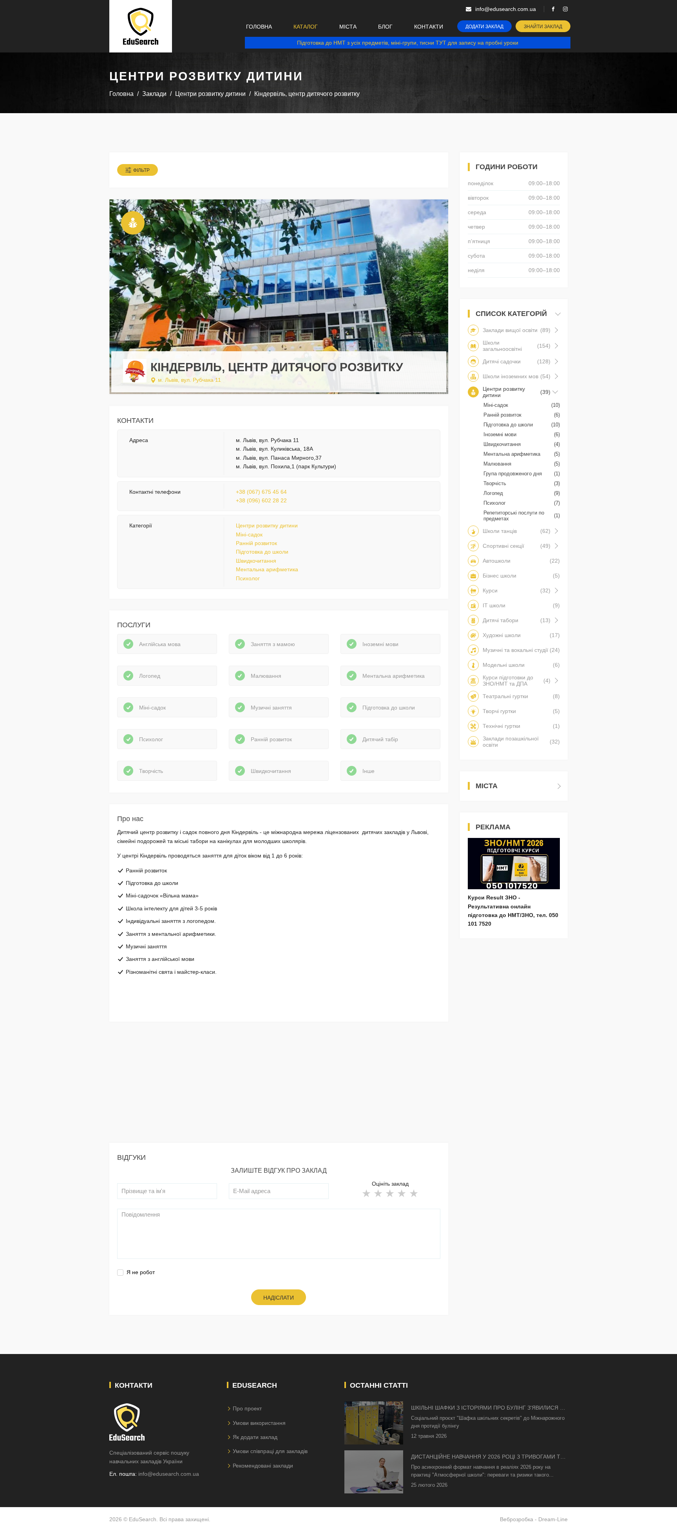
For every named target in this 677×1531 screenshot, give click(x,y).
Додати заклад (484, 26)
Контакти (428, 26)
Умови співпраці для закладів (270, 1451)
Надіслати (278, 1297)
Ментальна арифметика (267, 569)
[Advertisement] (278, 1088)
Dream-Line (553, 1519)
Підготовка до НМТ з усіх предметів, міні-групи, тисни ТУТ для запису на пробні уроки (407, 43)
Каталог (305, 26)
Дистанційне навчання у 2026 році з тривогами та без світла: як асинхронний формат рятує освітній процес (487, 1457)
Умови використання (259, 1423)
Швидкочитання (256, 561)
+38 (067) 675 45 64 (261, 492)
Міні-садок (249, 534)
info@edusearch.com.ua (168, 1474)
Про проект (247, 1408)
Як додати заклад (255, 1437)
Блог (385, 26)
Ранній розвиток (256, 543)
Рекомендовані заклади (263, 1465)
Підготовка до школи (262, 552)
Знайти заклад (543, 26)
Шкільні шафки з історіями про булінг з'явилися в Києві (487, 1408)
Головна (259, 26)
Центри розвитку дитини (267, 525)
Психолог (248, 578)
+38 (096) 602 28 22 (261, 500)
